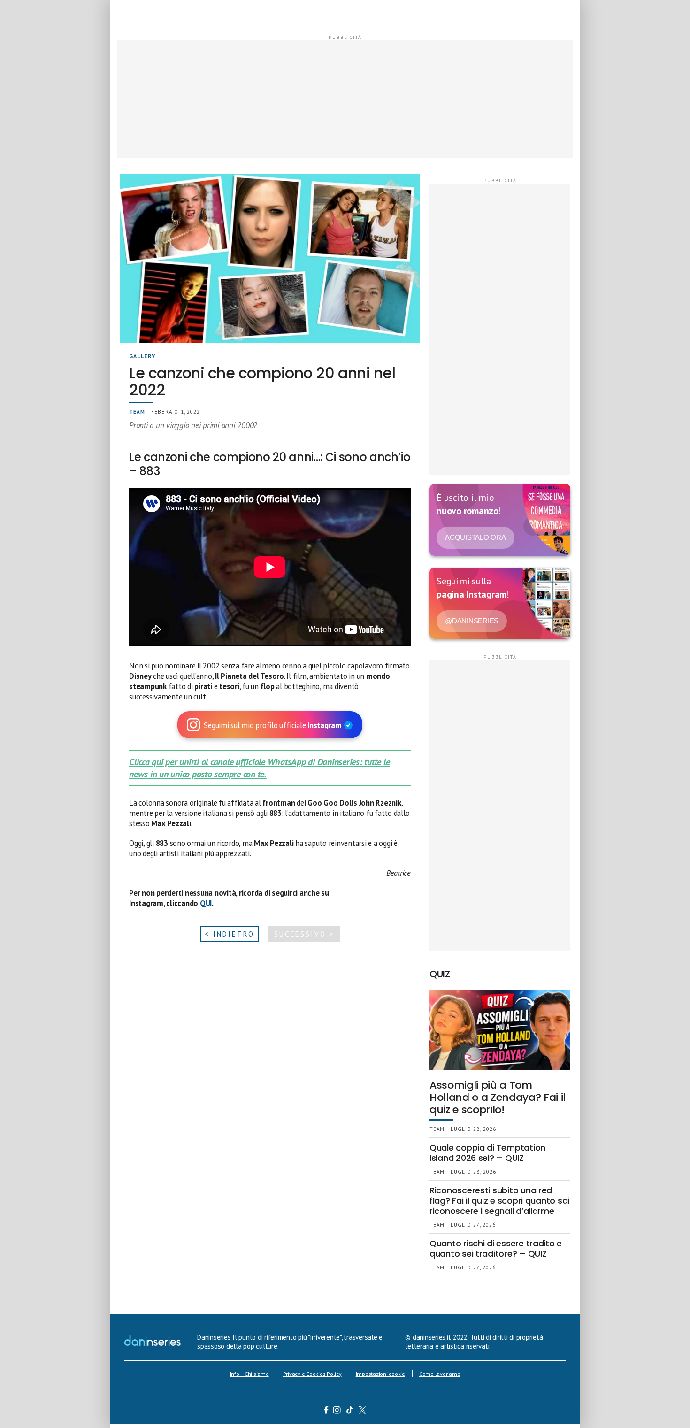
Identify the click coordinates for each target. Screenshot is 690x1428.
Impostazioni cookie (380, 1373)
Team (137, 411)
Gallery (142, 356)
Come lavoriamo (439, 1373)
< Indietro (229, 933)
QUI (206, 903)
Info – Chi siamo (249, 1373)
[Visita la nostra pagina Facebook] (326, 1411)
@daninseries (471, 621)
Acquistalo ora (475, 537)
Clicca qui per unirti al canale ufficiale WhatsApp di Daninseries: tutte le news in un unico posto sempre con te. (259, 768)
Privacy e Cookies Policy (312, 1373)
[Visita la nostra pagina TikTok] (350, 1411)
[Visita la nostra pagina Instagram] (337, 1411)
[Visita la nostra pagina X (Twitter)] (363, 1411)
